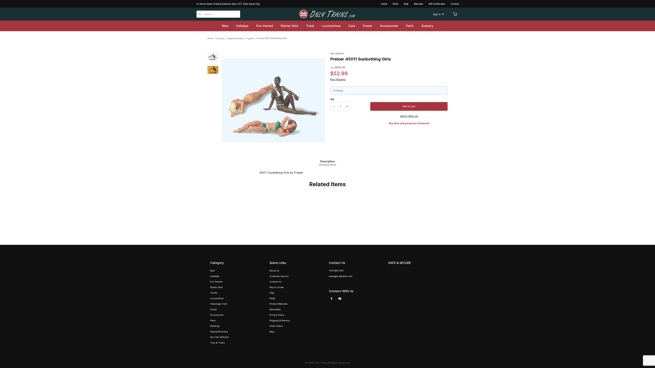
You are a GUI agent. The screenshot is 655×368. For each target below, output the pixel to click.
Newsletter (275, 309)
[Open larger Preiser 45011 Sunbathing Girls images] (273, 100)
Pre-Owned (216, 281)
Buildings (215, 326)
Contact (455, 3)
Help (406, 3)
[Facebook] (331, 298)
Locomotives (217, 298)
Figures (250, 38)
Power (213, 309)
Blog (272, 331)
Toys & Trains (217, 342)
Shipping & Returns (280, 320)
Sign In (436, 14)
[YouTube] (340, 298)
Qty (332, 99)
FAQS (395, 3)
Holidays (214, 276)
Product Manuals (279, 303)
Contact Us (275, 281)
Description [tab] (327, 161)
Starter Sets (216, 287)
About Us (274, 270)
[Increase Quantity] (347, 106)
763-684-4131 (336, 270)
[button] (212, 56)
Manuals (418, 3)
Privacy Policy (277, 314)
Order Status (276, 326)
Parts (213, 320)
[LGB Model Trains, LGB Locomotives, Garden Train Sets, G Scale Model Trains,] (327, 14)
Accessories (216, 314)
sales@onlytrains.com (340, 276)
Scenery (220, 38)
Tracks (213, 292)
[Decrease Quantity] (333, 106)
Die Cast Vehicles (219, 337)
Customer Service (279, 276)
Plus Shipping (337, 79)
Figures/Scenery (235, 38)
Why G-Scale (277, 287)
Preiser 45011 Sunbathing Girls (272, 38)
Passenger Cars (218, 303)
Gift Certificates (436, 3)
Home (384, 3)
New (212, 270)
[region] (212, 100)
